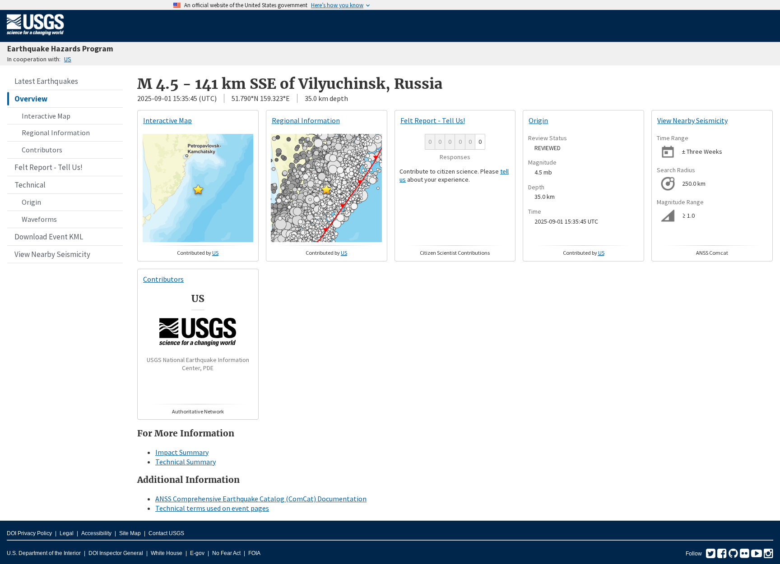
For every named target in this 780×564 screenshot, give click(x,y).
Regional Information (56, 132)
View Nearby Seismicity (52, 254)
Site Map (130, 533)
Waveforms (39, 219)
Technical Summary (185, 461)
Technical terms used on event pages (212, 508)
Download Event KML (48, 237)
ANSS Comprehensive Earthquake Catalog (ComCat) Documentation (261, 498)
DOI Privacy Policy (29, 533)
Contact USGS (166, 533)
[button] (198, 189)
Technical (30, 185)
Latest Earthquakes (46, 81)
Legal (67, 533)
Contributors (42, 149)
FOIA (254, 553)
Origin (31, 201)
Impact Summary (182, 452)
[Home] (35, 36)
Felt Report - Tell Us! (48, 167)
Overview (30, 99)
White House (166, 553)
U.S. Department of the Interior (44, 553)
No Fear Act (226, 553)
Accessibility (96, 533)
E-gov (197, 553)
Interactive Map (46, 115)
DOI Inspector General (115, 553)
